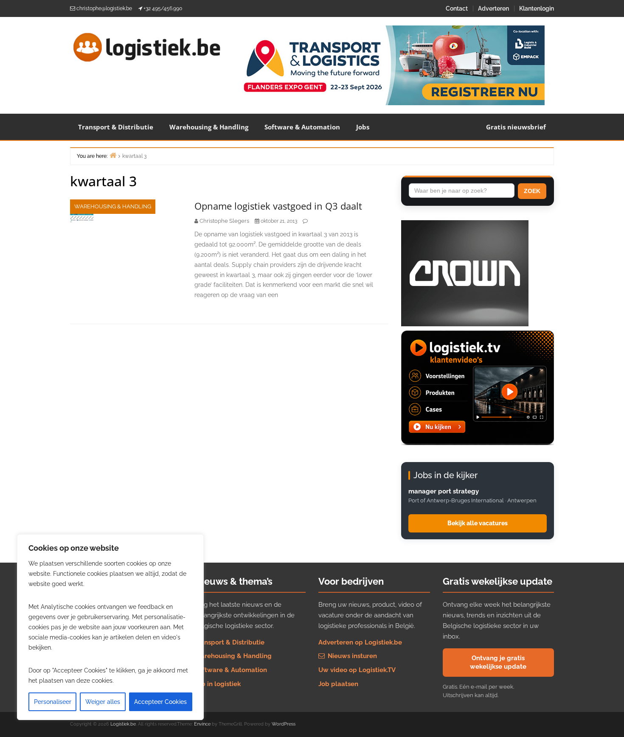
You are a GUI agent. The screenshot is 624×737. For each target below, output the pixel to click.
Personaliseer (52, 701)
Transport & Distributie (115, 127)
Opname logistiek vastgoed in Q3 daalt (278, 205)
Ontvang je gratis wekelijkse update (498, 662)
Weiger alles (102, 701)
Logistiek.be (123, 724)
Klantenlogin (536, 8)
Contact (457, 8)
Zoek (532, 191)
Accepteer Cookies (160, 701)
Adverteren (493, 8)
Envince (202, 724)
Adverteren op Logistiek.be (360, 642)
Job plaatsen (338, 684)
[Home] (113, 155)
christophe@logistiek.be (104, 8)
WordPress (283, 724)
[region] (110, 627)
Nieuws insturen (351, 656)
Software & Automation (302, 127)
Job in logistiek (217, 684)
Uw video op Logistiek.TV (357, 670)
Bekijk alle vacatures (477, 523)
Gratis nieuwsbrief (516, 127)
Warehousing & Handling (208, 127)
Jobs (362, 127)
